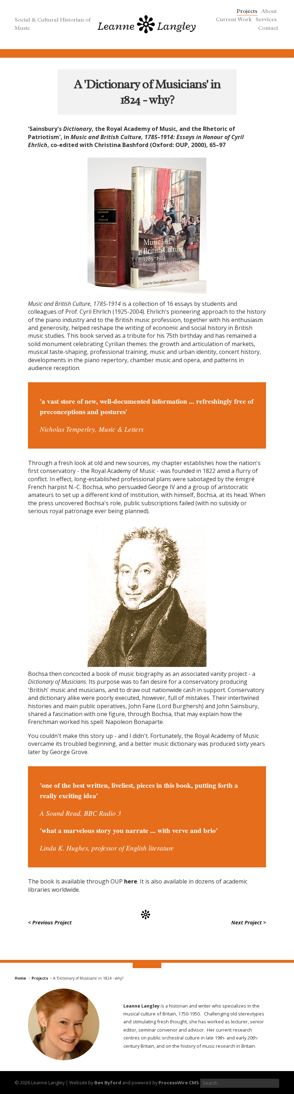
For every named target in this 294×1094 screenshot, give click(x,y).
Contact (268, 28)
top (147, 967)
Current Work (234, 19)
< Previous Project (50, 922)
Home (20, 978)
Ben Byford (107, 1082)
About (269, 11)
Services (266, 19)
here (130, 881)
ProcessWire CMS (178, 1082)
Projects (247, 11)
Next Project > (248, 922)
